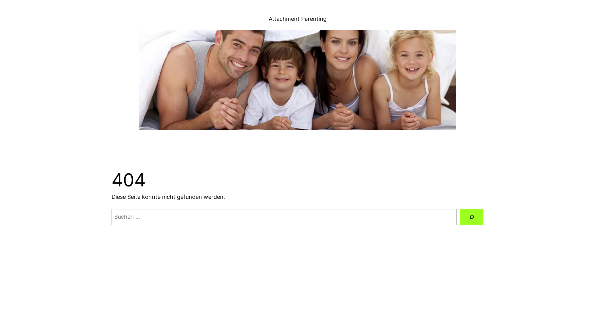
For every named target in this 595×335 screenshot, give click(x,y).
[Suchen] (471, 217)
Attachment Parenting (298, 19)
